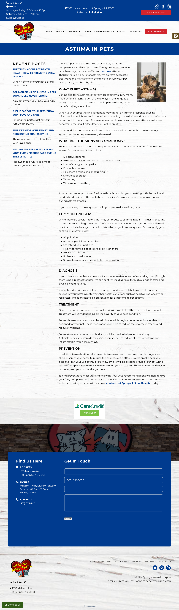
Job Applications (156, 13)
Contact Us (14, 604)
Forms (88, 31)
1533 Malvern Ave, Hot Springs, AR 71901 (90, 8)
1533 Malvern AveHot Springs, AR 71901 (32, 473)
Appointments (156, 31)
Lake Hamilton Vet (104, 31)
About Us (111, 561)
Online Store (135, 31)
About (59, 31)
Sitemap (112, 581)
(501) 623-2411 (16, 2)
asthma (106, 71)
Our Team (124, 561)
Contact (121, 31)
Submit (68, 519)
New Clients (150, 561)
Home (49, 31)
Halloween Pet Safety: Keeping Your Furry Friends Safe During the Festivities (34, 153)
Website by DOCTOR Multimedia (153, 581)
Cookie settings (89, 606)
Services (73, 31)
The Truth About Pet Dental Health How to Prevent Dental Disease (34, 73)
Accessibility (126, 581)
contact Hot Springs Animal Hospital (128, 383)
